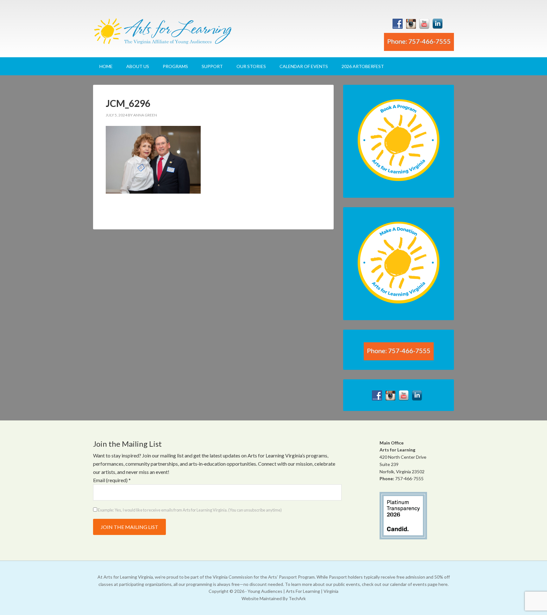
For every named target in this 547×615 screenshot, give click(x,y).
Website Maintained (262, 598)
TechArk (297, 598)
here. (443, 584)
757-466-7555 (409, 478)
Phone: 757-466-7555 (419, 41)
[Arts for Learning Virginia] (162, 34)
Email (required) (112, 480)
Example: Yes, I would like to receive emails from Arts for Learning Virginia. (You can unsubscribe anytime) (189, 509)
